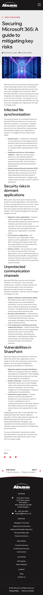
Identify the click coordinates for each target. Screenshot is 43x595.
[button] (4, 457)
